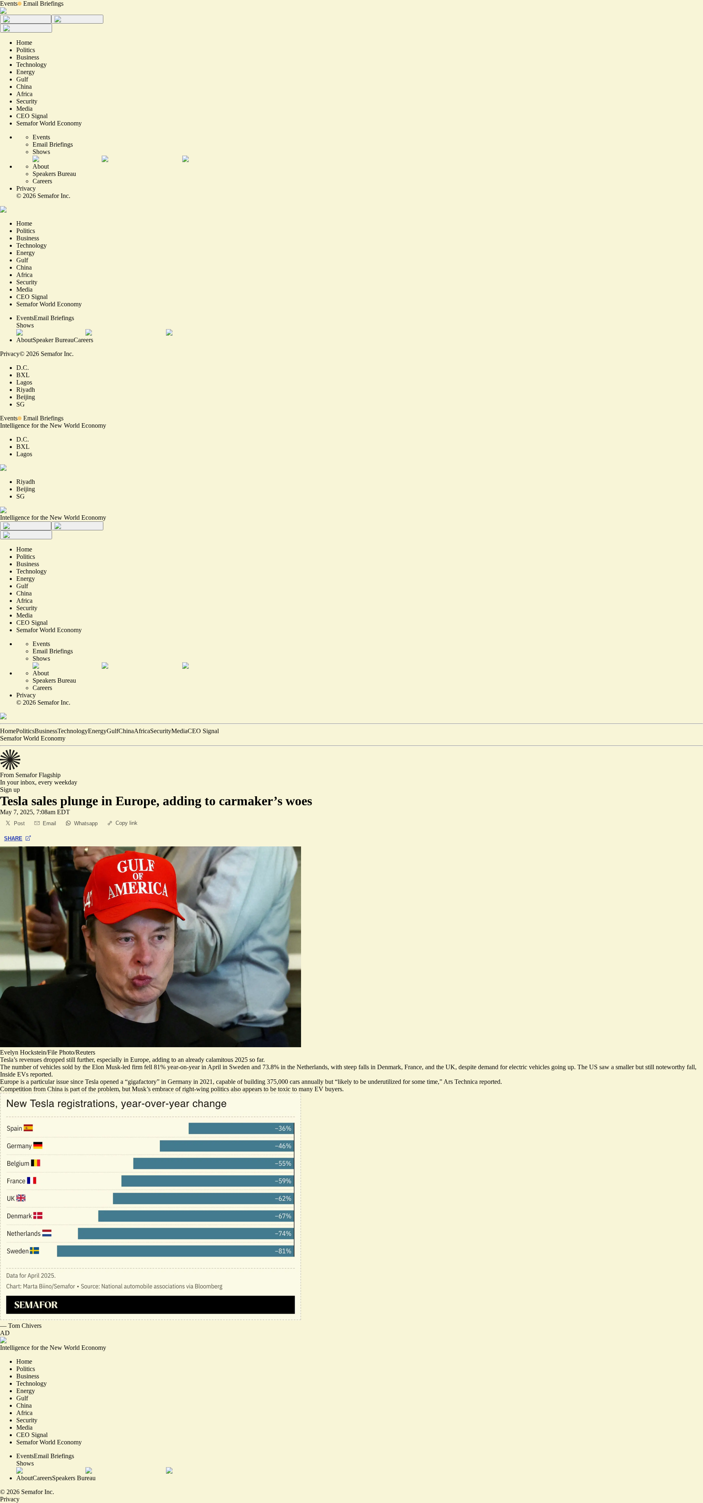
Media (179, 730)
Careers (42, 181)
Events (8, 3)
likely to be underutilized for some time (388, 1081)
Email (49, 823)
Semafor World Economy (32, 738)
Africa (142, 730)
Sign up (10, 789)
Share (13, 838)
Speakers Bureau (54, 173)
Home (8, 730)
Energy (97, 730)
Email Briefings (43, 3)
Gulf (112, 730)
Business (46, 730)
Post (19, 823)
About (41, 166)
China (126, 730)
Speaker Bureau (53, 339)
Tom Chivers (24, 1325)
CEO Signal (203, 730)
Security (160, 730)
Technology (72, 730)
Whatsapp (86, 823)
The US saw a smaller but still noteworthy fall (636, 1067)
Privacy (26, 188)
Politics (25, 730)
